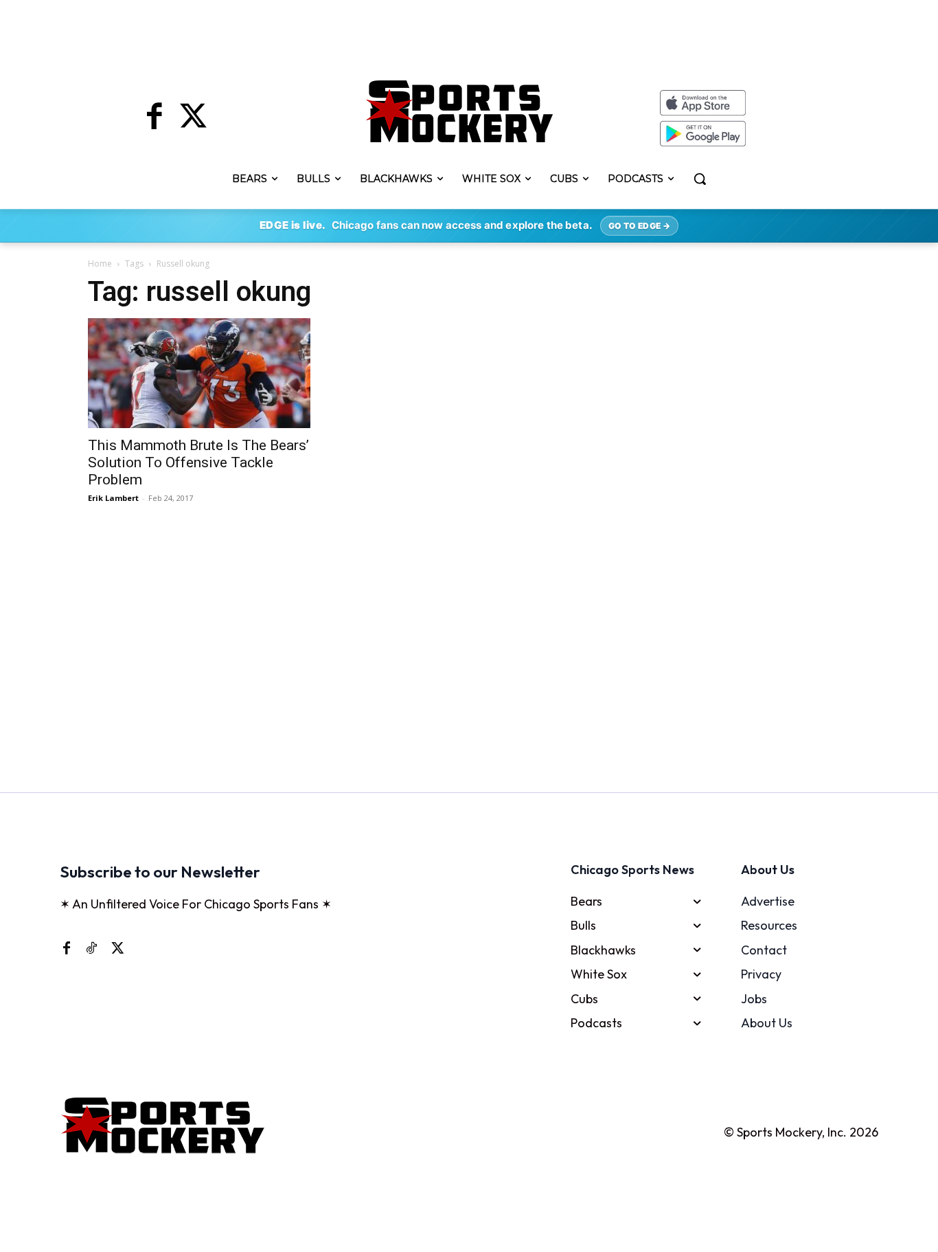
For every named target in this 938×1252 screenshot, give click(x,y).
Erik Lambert (113, 498)
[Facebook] (154, 118)
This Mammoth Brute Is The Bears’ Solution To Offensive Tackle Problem (198, 462)
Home (100, 263)
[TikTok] (91, 947)
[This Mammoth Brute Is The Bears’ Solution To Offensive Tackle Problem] (204, 373)
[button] (699, 178)
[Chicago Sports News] (460, 111)
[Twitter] (193, 118)
